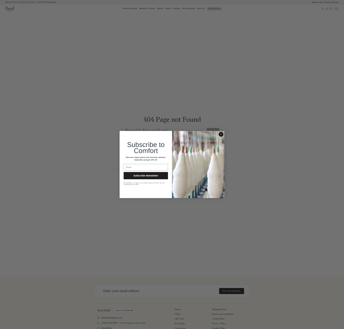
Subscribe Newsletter (146, 175)
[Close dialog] (221, 134)
